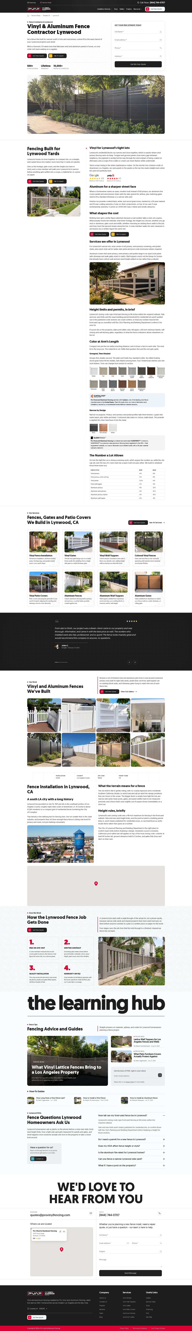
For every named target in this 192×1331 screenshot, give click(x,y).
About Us (102, 1298)
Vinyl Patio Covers (38, 595)
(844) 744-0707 (109, 1215)
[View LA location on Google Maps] (60, 1231)
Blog (101, 1317)
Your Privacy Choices (158, 1328)
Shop (116, 9)
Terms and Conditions (140, 1328)
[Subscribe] (160, 1075)
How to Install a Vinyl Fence (94, 1098)
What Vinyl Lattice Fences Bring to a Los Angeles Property (66, 1069)
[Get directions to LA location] (64, 1231)
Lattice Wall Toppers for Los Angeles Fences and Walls (147, 1040)
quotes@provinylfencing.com (50, 1215)
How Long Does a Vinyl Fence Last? (50, 1098)
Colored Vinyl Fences (145, 555)
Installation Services (103, 9)
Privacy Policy (130, 1082)
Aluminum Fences (73, 595)
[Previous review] (129, 662)
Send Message (130, 1273)
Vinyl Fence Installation (40, 555)
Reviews (102, 1309)
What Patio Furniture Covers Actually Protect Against (147, 1055)
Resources (137, 9)
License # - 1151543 (36, 1308)
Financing (32, 3)
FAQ (147, 1313)
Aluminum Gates (143, 595)
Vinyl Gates (70, 555)
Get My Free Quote (138, 64)
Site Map (149, 1317)
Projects (129, 9)
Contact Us (103, 1302)
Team (101, 1313)
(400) (39, 1238)
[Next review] (135, 662)
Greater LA (46, 16)
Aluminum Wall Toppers (112, 595)
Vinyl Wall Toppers (109, 555)
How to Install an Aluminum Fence (144, 1098)
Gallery (122, 9)
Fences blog (38, 1062)
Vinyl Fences (127, 1298)
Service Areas (46, 3)
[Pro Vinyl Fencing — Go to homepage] (40, 1293)
